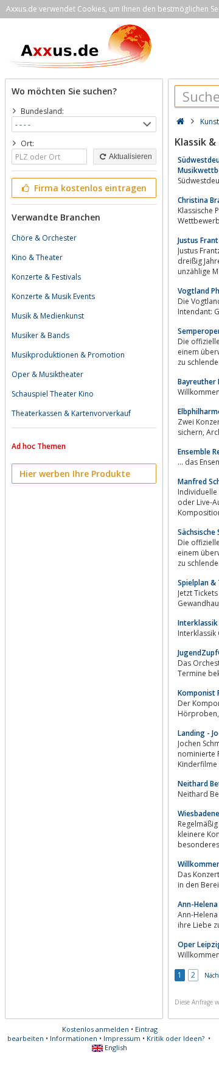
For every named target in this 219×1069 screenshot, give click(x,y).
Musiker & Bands (40, 335)
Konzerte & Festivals (46, 277)
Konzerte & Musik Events (53, 296)
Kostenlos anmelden (95, 1029)
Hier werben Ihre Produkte (74, 473)
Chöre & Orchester (44, 238)
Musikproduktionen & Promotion (68, 355)
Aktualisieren (130, 156)
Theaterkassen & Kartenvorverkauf (71, 413)
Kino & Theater (37, 257)
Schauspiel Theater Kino (53, 394)
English (115, 1047)
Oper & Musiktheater (47, 374)
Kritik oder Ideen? (175, 1038)
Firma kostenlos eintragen (89, 188)
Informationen (73, 1038)
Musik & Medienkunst (48, 316)
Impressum (122, 1038)
